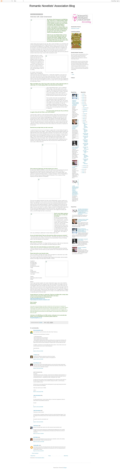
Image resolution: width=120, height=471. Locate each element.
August (84, 113)
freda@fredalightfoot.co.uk (36, 317)
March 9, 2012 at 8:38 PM (38, 421)
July (84, 115)
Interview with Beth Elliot (85, 134)
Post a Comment (35, 453)
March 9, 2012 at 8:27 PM (38, 391)
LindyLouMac (36, 445)
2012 (83, 103)
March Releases (85, 163)
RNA (73, 74)
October (84, 109)
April (84, 120)
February (85, 165)
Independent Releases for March (85, 140)
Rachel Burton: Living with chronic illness (83, 240)
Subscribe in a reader (75, 28)
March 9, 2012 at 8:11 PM (38, 368)
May (84, 118)
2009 (83, 172)
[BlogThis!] (48, 322)
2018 (83, 94)
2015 (83, 98)
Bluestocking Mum (37, 330)
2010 (83, 171)
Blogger (65, 467)
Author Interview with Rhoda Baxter (85, 156)
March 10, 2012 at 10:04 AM (38, 441)
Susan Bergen (36, 362)
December (85, 105)
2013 (83, 102)
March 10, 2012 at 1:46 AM (38, 433)
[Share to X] (49, 322)
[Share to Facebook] (51, 322)
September (85, 111)
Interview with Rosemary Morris (85, 144)
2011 (83, 169)
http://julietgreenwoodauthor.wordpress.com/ (40, 299)
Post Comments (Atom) (39, 457)
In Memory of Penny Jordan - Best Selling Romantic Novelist (83, 220)
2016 (83, 97)
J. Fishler (35, 354)
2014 (83, 100)
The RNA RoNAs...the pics (85, 151)
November (85, 107)
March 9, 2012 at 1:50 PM (38, 351)
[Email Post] (45, 322)
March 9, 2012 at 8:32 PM (38, 406)
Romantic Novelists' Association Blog (52, 5)
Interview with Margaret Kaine (85, 160)
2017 (83, 95)
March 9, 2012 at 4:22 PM (38, 359)
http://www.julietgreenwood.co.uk (37, 298)
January (84, 167)
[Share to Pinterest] (52, 322)
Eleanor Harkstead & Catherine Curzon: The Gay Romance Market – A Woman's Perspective (75, 100)
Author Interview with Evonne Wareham (85, 125)
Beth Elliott (35, 437)
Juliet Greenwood (36, 395)
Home (49, 455)
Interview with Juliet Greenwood (85, 148)
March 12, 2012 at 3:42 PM (38, 450)
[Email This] (47, 322)
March (84, 121)
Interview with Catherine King (85, 137)
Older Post (66, 455)
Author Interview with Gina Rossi (85, 130)
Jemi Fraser (35, 425)
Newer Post (33, 455)
